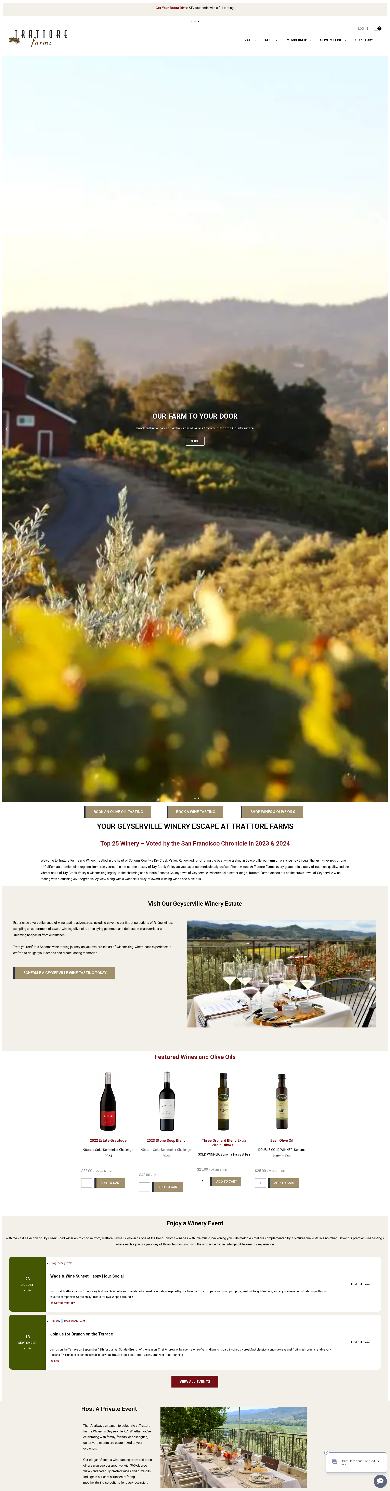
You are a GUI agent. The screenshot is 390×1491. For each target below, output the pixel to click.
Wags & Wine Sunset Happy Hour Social (87, 1276)
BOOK (195, 441)
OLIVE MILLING (331, 40)
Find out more (360, 1284)
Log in (363, 28)
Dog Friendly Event (62, 1263)
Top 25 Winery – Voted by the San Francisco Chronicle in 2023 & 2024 (195, 843)
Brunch (56, 1321)
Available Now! (225, 9)
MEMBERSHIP (297, 40)
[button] (5, 9)
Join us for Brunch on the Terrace (81, 1334)
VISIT (248, 40)
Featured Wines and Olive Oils (195, 1056)
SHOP (269, 40)
